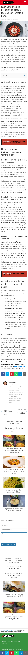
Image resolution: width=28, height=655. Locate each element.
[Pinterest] (12, 374)
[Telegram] (20, 374)
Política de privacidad (7, 649)
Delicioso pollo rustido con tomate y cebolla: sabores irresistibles (21, 411)
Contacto (15, 649)
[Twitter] (7, 374)
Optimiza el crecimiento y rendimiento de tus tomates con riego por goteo (7, 411)
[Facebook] (3, 374)
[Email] (24, 374)
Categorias (20, 649)
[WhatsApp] (16, 374)
